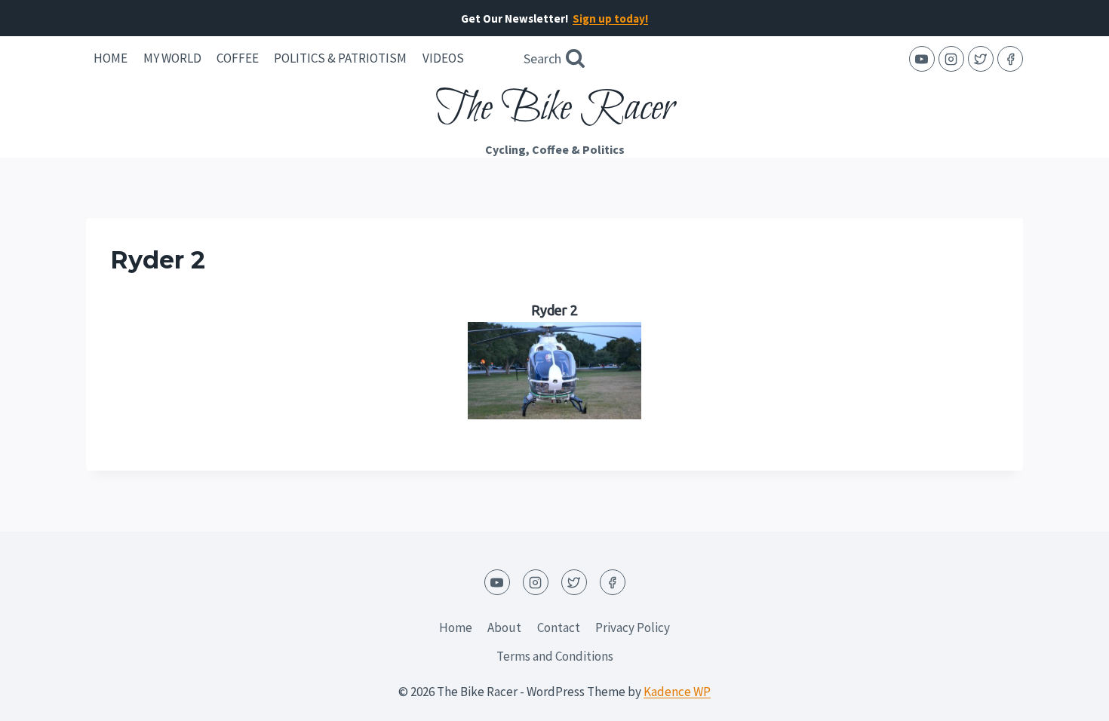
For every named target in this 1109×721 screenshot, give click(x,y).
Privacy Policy (632, 627)
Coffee (238, 58)
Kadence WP (677, 691)
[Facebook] (1010, 59)
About (504, 627)
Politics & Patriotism (340, 58)
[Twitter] (981, 59)
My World (172, 58)
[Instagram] (951, 59)
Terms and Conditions (554, 656)
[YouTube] (922, 59)
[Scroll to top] (1070, 698)
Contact (558, 627)
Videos (443, 58)
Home (110, 58)
